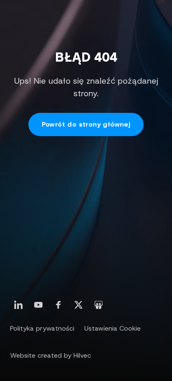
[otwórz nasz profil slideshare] (98, 304)
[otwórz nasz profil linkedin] (18, 304)
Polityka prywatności (42, 328)
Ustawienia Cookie (112, 328)
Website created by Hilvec (50, 355)
